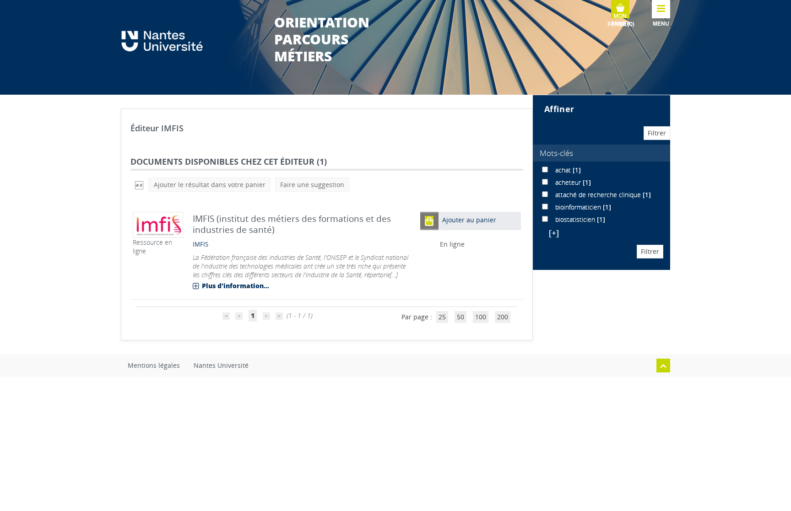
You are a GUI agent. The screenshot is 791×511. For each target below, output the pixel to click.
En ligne (452, 244)
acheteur (569, 182)
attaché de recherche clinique (599, 194)
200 (502, 316)
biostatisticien (576, 219)
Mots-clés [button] (556, 153)
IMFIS (200, 244)
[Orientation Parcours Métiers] (166, 41)
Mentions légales (154, 365)
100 (480, 316)
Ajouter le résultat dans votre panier (209, 184)
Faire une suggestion (312, 184)
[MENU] (661, 9)
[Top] (663, 365)
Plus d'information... (235, 285)
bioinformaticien (579, 207)
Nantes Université (221, 365)
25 (442, 316)
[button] (429, 220)
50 (460, 316)
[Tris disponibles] (139, 184)
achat (564, 170)
